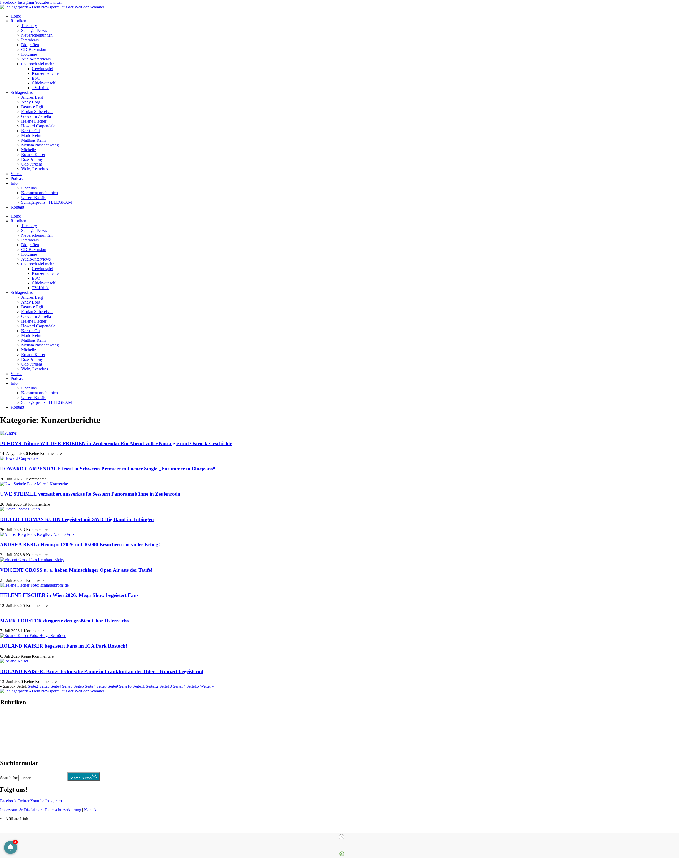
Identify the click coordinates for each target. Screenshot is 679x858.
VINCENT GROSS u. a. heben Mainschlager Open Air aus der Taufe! (76, 570)
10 (125, 686)
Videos (16, 173)
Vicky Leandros (34, 169)
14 (179, 686)
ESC (36, 78)
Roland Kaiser (33, 154)
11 (139, 686)
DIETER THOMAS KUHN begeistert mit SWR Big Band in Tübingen (77, 519)
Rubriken (18, 21)
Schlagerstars (22, 92)
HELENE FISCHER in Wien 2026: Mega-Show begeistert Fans (69, 595)
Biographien (10, 732)
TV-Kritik (40, 87)
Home (16, 16)
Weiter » (207, 686)
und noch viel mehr (37, 64)
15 (192, 686)
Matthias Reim (33, 140)
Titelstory (29, 25)
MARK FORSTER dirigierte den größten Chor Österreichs (64, 620)
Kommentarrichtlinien (39, 192)
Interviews (30, 40)
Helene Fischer (33, 121)
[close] (341, 836)
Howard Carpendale (38, 126)
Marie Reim (31, 135)
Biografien (30, 44)
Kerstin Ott (30, 130)
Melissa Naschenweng (40, 145)
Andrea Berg (32, 97)
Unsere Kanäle (33, 197)
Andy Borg (30, 102)
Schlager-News (34, 30)
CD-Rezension (33, 49)
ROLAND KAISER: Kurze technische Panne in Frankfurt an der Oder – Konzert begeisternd (101, 671)
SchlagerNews (12, 718)
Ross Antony (32, 159)
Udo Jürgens (31, 164)
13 (165, 686)
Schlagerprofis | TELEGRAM (46, 202)
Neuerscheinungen (37, 35)
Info (14, 183)
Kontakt (17, 207)
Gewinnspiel (42, 68)
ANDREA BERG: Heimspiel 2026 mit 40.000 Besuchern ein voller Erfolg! (80, 544)
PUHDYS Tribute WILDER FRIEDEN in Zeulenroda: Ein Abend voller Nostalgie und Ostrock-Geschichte (116, 443)
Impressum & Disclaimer (21, 810)
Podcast (17, 178)
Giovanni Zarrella (36, 116)
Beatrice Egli (32, 107)
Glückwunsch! (44, 83)
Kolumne (29, 54)
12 (152, 686)
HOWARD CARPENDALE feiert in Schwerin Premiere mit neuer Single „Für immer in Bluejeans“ (107, 468)
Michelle (28, 150)
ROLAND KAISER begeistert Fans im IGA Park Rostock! (63, 646)
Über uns (29, 188)
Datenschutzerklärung (63, 810)
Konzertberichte (45, 73)
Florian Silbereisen (37, 111)
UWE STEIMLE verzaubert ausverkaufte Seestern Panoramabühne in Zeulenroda (90, 494)
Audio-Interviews (36, 59)
